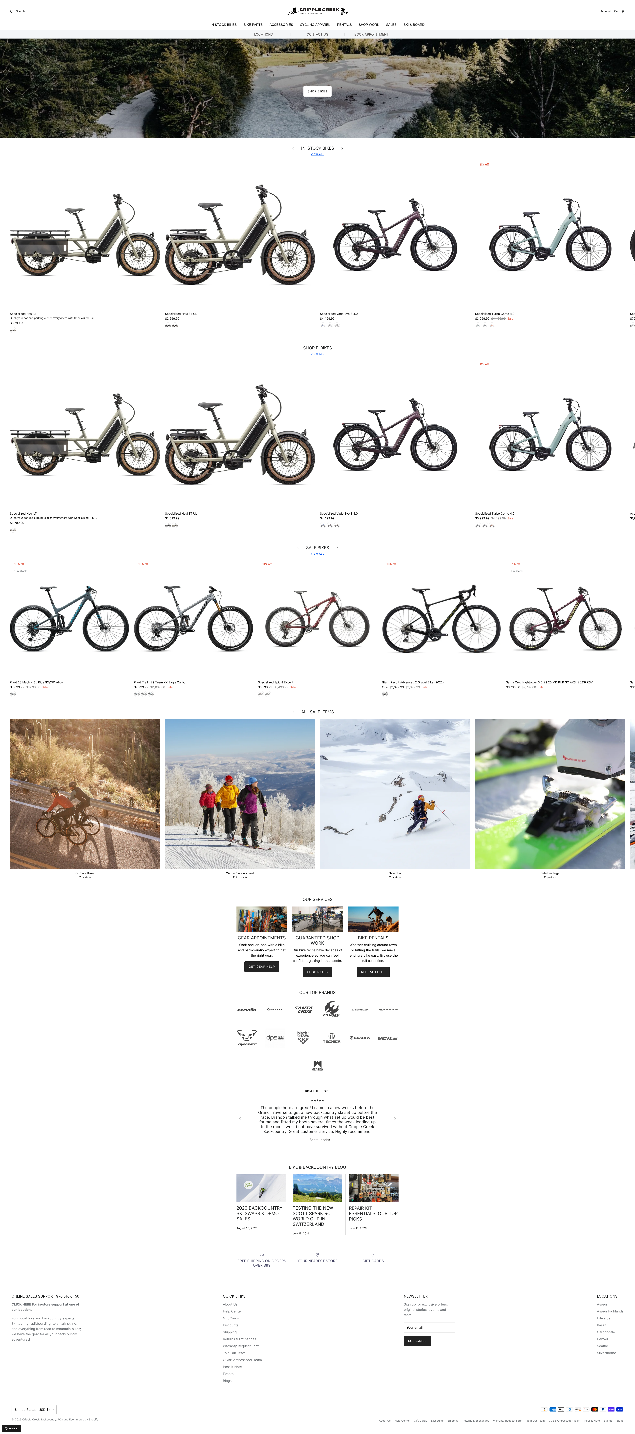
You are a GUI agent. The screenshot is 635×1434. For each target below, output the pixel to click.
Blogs (227, 1381)
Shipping (230, 1332)
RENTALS (344, 24)
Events (228, 1374)
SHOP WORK (369, 24)
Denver (602, 1339)
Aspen (602, 1304)
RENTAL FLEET (373, 972)
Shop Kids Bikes (317, 91)
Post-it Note (232, 1367)
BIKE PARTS (253, 24)
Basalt (601, 1325)
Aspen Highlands (610, 1311)
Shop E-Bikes (317, 347)
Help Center (232, 1311)
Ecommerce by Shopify (83, 1419)
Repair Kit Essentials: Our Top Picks (373, 1213)
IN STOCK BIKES (224, 24)
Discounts (230, 1325)
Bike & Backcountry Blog (317, 1167)
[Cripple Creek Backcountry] (317, 11)
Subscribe (417, 1341)
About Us (230, 1304)
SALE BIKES (317, 547)
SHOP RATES (317, 972)
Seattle (602, 1346)
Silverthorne (606, 1353)
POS (60, 1419)
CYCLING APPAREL (315, 24)
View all (317, 154)
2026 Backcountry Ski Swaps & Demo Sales (259, 1213)
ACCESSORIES (281, 24)
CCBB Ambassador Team (242, 1360)
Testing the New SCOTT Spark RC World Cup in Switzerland (313, 1216)
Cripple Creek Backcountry (39, 1419)
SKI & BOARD (413, 24)
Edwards (603, 1318)
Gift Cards (231, 1318)
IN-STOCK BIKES (317, 148)
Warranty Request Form (241, 1346)
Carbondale (606, 1332)
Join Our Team (234, 1353)
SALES (391, 24)
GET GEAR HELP (262, 966)
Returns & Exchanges (239, 1339)
